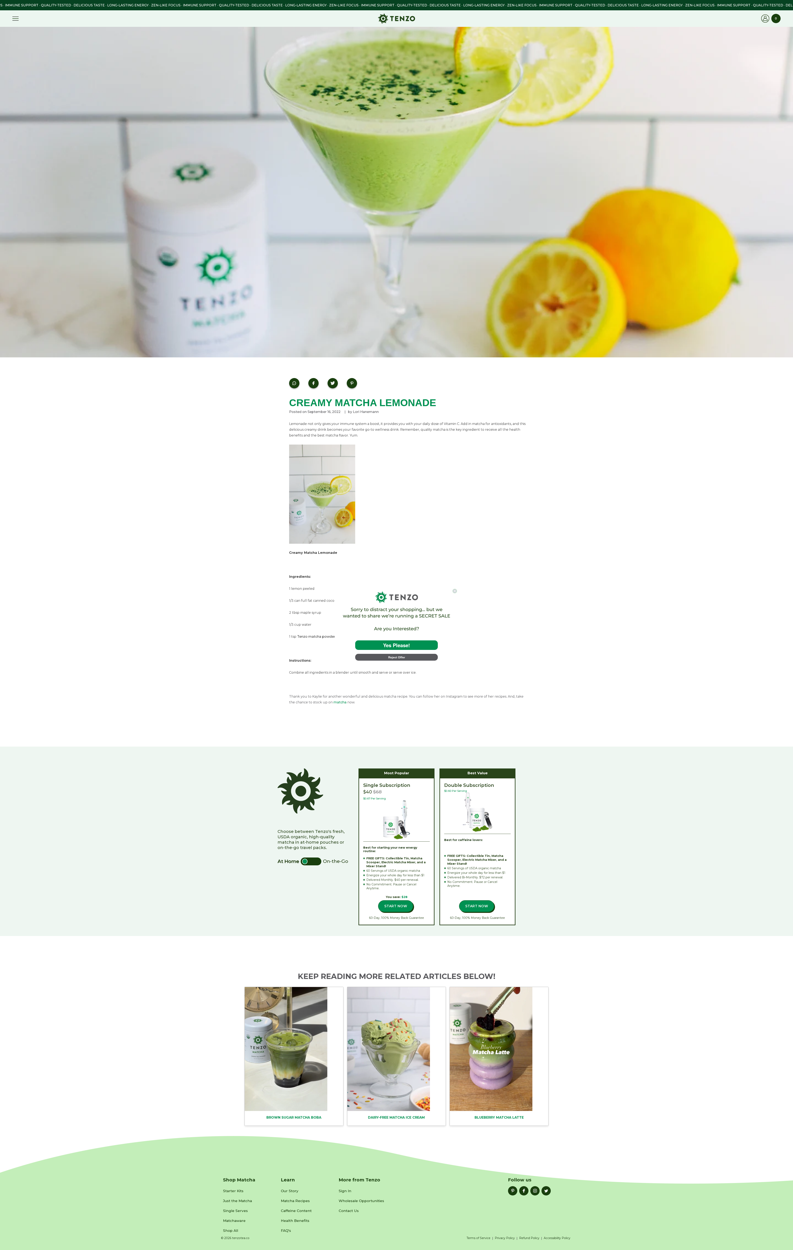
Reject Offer (396, 657)
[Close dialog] (455, 591)
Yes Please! (396, 645)
